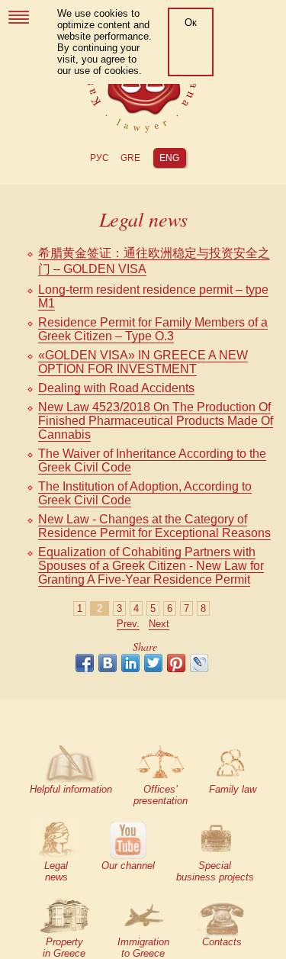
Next (159, 623)
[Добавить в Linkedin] (130, 663)
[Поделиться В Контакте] (107, 663)
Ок (191, 22)
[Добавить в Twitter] (153, 663)
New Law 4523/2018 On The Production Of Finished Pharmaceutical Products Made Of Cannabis (155, 421)
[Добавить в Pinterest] (176, 663)
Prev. (128, 623)
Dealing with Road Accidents (116, 387)
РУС (99, 158)
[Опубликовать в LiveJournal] (199, 663)
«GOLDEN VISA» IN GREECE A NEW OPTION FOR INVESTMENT (143, 362)
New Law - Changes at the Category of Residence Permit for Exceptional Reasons (154, 526)
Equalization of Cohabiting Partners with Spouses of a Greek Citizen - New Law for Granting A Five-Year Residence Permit (151, 565)
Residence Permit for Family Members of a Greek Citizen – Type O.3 (153, 329)
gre (130, 158)
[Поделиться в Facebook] (85, 663)
